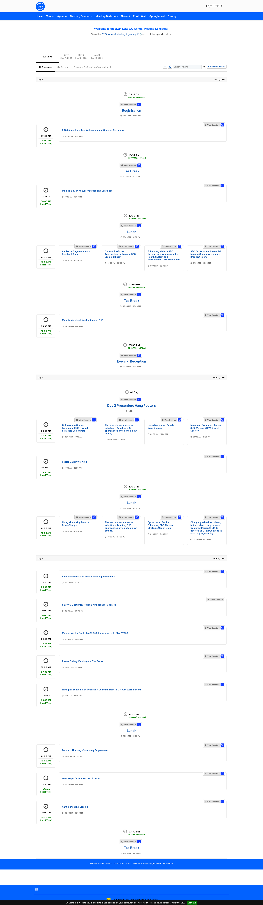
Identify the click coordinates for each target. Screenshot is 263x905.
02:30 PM (46, 788)
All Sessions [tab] (45, 67)
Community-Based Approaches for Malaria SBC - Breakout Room (121, 254)
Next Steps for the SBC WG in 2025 (81, 778)
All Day (134, 392)
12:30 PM (137, 216)
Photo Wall (139, 16)
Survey (172, 16)
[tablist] (131, 56)
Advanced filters (218, 66)
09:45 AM (46, 643)
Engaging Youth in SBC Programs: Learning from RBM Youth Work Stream (101, 689)
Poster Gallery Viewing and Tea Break (82, 661)
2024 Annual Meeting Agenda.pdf (120, 34)
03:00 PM (137, 285)
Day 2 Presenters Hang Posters (131, 405)
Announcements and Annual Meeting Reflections (88, 576)
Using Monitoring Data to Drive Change (161, 426)
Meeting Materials (106, 16)
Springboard (157, 16)
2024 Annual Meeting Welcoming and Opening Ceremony (93, 130)
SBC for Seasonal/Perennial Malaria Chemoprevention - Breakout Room (205, 254)
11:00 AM (46, 200)
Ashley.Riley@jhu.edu (151, 863)
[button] (139, 104)
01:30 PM (46, 261)
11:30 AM (46, 471)
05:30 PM (137, 346)
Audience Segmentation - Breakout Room (76, 252)
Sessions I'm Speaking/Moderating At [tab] (93, 67)
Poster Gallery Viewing (74, 462)
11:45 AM (46, 699)
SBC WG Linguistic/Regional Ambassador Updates (89, 604)
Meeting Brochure (81, 16)
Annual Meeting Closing (75, 806)
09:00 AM (46, 140)
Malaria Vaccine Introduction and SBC (82, 320)
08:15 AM (137, 95)
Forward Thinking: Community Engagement (85, 750)
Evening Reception (131, 361)
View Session (130, 104)
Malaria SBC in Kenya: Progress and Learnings (87, 190)
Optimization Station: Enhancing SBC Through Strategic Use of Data (75, 428)
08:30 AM (46, 435)
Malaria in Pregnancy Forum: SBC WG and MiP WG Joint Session (205, 428)
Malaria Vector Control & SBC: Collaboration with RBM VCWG (95, 633)
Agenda (62, 16)
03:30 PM (46, 330)
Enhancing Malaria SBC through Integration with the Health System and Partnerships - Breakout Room (164, 255)
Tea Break (131, 171)
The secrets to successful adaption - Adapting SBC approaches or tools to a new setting (121, 429)
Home (39, 16)
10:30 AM (137, 156)
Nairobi (125, 16)
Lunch (131, 232)
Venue (50, 16)
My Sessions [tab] (63, 67)
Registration (131, 110)
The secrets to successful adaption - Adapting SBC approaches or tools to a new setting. (121, 526)
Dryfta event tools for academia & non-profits (135, 899)
